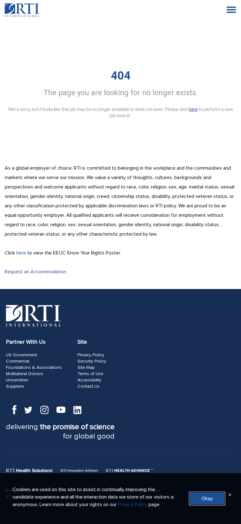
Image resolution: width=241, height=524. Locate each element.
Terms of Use (90, 374)
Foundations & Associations (34, 367)
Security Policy (92, 361)
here (21, 252)
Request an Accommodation (35, 271)
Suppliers (15, 386)
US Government (21, 355)
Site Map (86, 367)
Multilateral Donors (24, 374)
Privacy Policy (91, 355)
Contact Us (88, 386)
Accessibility (89, 380)
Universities (17, 380)
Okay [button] (207, 498)
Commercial (17, 361)
